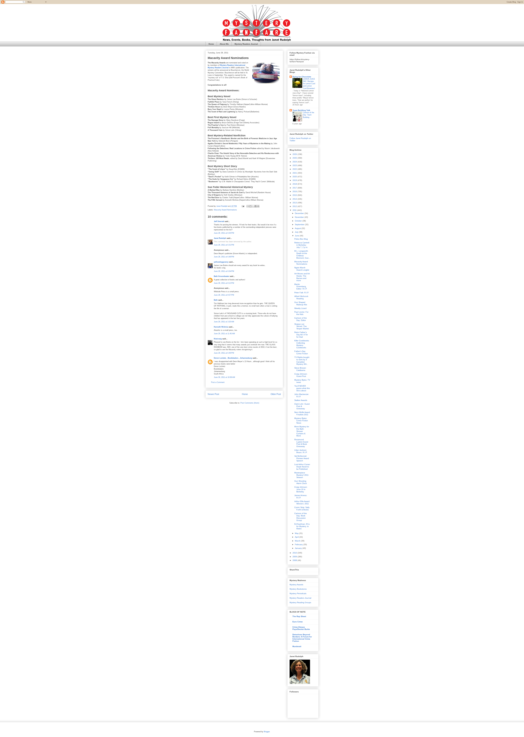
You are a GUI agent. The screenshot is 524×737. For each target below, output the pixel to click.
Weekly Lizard (300, 308)
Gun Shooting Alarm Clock (300, 482)
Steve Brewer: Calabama (300, 369)
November (299, 217)
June (297, 236)
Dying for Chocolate (301, 77)
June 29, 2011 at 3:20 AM (224, 322)
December (299, 213)
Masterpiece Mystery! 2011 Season (301, 475)
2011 (295, 210)
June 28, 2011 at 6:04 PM (224, 233)
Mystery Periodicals (298, 593)
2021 (295, 173)
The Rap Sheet (299, 616)
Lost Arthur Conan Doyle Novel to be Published (302, 466)
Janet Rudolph (220, 238)
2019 (295, 180)
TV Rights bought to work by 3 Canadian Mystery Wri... (301, 360)
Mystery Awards (296, 584)
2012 (295, 206)
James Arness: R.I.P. (300, 496)
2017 (295, 188)
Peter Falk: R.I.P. (301, 292)
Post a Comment (217, 382)
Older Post (276, 394)
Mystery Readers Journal (246, 44)
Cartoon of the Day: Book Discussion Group (300, 516)
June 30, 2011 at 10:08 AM (224, 377)
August (298, 228)
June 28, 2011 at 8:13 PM (224, 283)
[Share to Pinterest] (258, 206)
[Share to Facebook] (255, 206)
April (297, 537)
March (298, 541)
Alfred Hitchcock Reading (301, 297)
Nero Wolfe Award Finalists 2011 (302, 413)
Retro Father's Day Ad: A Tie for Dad (301, 334)
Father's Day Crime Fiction (301, 352)
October (298, 221)
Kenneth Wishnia (221, 327)
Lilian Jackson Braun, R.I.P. (300, 451)
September (300, 224)
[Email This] (247, 206)
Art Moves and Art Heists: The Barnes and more (302, 277)
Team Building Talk (301, 110)
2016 (295, 191)
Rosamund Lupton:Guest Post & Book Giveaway (301, 442)
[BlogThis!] (250, 206)
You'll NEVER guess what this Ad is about (302, 388)
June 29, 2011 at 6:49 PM (224, 353)
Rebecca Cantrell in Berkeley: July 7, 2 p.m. (301, 245)
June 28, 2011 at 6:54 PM (224, 271)
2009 (295, 557)
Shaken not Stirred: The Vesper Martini (301, 326)
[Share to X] (253, 206)
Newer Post (213, 394)
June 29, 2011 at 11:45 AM (224, 334)
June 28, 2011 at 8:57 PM (224, 295)
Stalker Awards (300, 400)
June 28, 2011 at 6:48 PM (224, 257)
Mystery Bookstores (298, 589)
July (297, 232)
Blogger (267, 732)
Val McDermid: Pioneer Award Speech (301, 458)
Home (211, 44)
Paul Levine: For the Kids (301, 313)
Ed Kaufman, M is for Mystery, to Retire (302, 526)
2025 (295, 158)
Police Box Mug (301, 239)
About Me (224, 44)
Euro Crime (297, 622)
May (297, 533)
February (299, 544)
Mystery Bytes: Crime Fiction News (301, 420)
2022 (295, 169)
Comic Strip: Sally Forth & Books (301, 508)
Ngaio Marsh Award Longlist (301, 268)
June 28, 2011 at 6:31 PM (224, 245)
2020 (295, 176)
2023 (295, 165)
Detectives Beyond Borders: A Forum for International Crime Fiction (302, 637)
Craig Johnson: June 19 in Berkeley (300, 489)
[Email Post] (243, 206)
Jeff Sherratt (219, 221)
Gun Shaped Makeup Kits (300, 303)
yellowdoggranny (221, 262)
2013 (295, 203)
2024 (295, 162)
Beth (216, 300)
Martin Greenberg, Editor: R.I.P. (300, 286)
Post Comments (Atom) (249, 403)
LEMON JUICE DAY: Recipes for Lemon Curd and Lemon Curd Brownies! (309, 83)
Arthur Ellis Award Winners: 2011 (301, 502)
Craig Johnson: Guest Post (300, 375)
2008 (295, 560)
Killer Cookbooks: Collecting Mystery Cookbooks (301, 344)
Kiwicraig (218, 339)
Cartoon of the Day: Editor (300, 319)
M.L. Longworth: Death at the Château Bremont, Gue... (302, 254)
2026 (295, 154)
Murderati (296, 646)
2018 (295, 184)
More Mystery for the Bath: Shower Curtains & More (301, 431)
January (298, 548)
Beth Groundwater (221, 276)
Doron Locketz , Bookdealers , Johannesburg (233, 358)
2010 (295, 553)
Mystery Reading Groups (300, 602)
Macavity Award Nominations (225, 210)
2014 (295, 199)
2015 (295, 195)
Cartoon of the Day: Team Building (308, 114)
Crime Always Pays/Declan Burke (301, 628)
